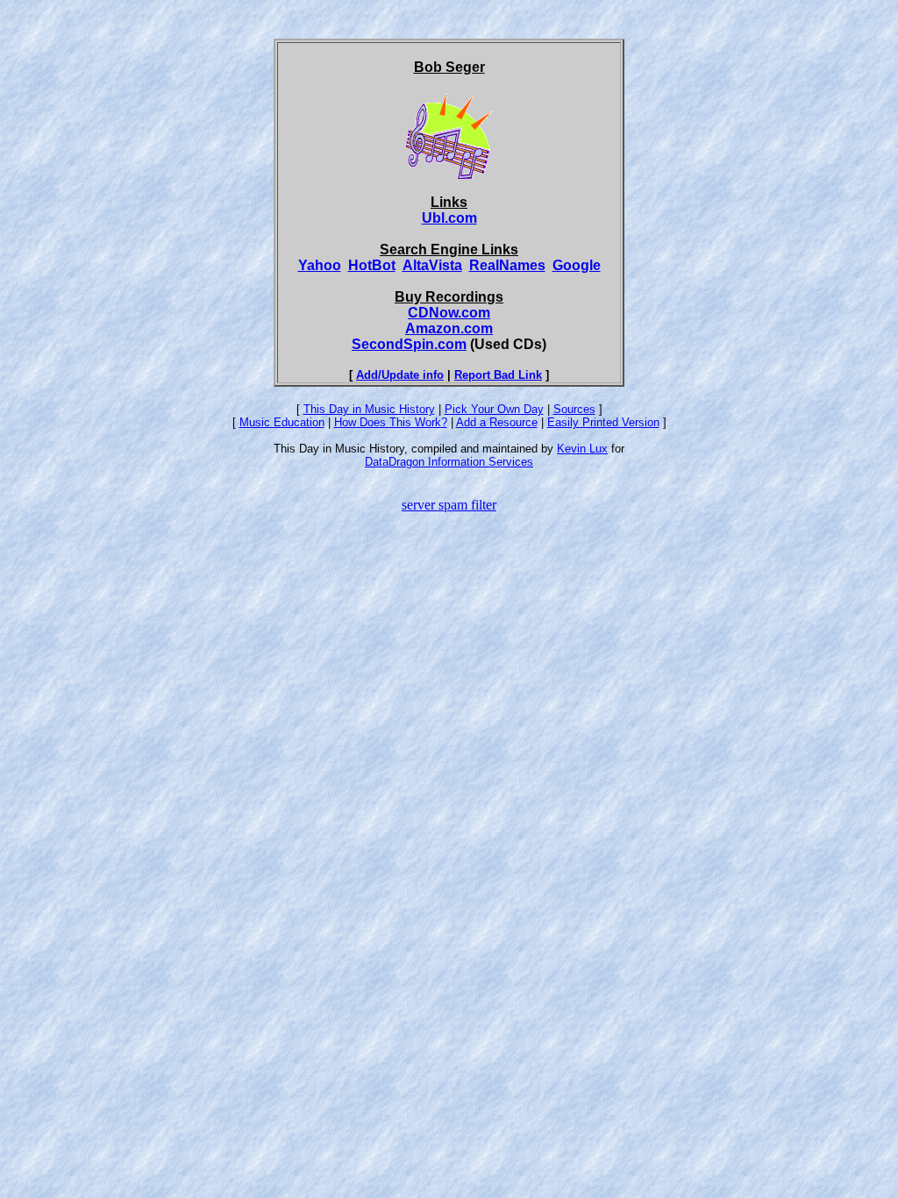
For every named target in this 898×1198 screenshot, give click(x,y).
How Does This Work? (390, 422)
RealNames (507, 265)
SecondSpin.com (409, 344)
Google (576, 265)
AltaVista (432, 265)
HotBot (372, 265)
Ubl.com (449, 217)
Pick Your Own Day (494, 409)
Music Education (281, 422)
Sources (574, 409)
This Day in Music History (369, 409)
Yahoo (319, 265)
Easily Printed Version (603, 422)
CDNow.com (449, 312)
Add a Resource (497, 422)
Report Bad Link (498, 375)
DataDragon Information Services (449, 461)
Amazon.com (449, 328)
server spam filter (449, 504)
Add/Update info (400, 375)
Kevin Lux (582, 448)
